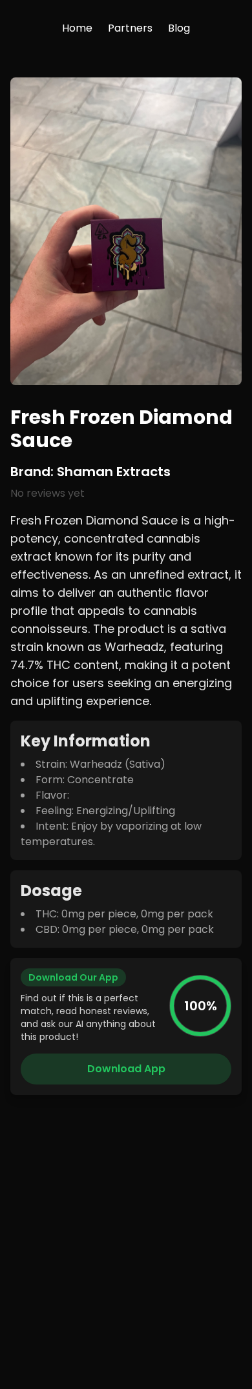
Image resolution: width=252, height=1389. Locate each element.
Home (77, 28)
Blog (179, 28)
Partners (130, 28)
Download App (126, 1068)
